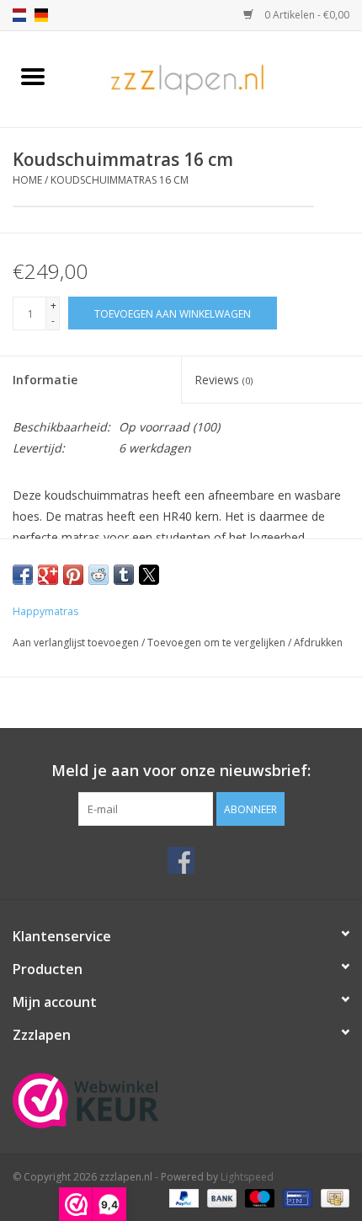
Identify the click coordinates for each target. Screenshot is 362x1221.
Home (27, 180)
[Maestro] (258, 1198)
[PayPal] (182, 1198)
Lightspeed (247, 1177)
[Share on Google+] (48, 575)
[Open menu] (33, 76)
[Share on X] (149, 575)
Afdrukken (318, 642)
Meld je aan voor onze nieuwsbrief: (181, 770)
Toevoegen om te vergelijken (217, 642)
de (41, 15)
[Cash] (332, 1198)
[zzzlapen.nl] (214, 78)
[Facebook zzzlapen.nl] (181, 860)
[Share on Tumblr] (124, 575)
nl (19, 15)
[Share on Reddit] (98, 575)
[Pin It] (73, 575)
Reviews (223, 380)
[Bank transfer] (220, 1198)
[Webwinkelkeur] (181, 1100)
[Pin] (295, 1198)
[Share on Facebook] (23, 575)
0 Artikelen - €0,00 (305, 15)
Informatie (45, 380)
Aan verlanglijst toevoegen (77, 642)
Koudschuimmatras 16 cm (120, 180)
